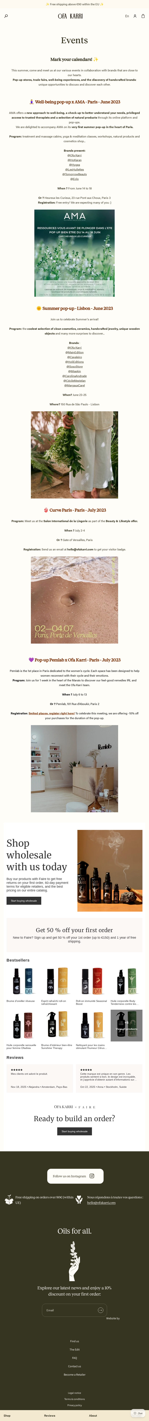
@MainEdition (74, 352)
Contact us (74, 1366)
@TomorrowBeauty (74, 174)
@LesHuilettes (74, 169)
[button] (6, 16)
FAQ (74, 1358)
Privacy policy (74, 1405)
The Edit (75, 1349)
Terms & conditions (74, 1399)
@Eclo (74, 179)
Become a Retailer (74, 1375)
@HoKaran (75, 160)
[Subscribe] (100, 1310)
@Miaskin (74, 371)
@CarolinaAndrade (74, 376)
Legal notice (74, 1393)
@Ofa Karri (74, 155)
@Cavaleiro (74, 357)
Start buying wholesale (24, 900)
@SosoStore (75, 366)
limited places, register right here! (52, 713)
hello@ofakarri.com (101, 1203)
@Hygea (74, 165)
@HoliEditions (74, 362)
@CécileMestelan (74, 380)
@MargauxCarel (74, 385)
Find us (74, 1341)
